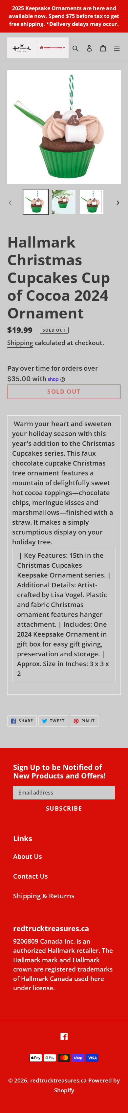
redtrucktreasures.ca (58, 1080)
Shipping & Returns (44, 895)
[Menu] (117, 47)
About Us (27, 856)
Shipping (20, 342)
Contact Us (30, 876)
